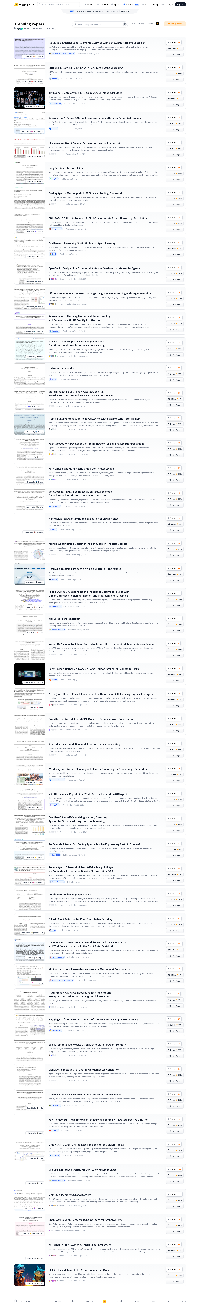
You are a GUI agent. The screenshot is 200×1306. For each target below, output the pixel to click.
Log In (170, 4)
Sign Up (180, 4)
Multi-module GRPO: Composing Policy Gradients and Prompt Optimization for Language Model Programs (80, 994)
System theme (24, 1301)
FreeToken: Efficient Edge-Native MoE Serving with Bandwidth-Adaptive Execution (97, 42)
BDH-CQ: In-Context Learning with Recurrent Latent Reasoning (86, 67)
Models (90, 4)
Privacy (58, 1301)
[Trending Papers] (157, 23)
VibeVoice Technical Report (64, 618)
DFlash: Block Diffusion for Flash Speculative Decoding (80, 919)
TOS (43, 1301)
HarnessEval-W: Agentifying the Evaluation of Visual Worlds (83, 518)
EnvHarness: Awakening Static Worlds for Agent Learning (82, 243)
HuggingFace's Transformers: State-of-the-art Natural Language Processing (93, 1019)
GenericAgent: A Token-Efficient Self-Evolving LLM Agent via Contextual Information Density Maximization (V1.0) (82, 869)
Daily (133, 23)
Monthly (150, 23)
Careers (89, 1301)
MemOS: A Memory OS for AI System (70, 1194)
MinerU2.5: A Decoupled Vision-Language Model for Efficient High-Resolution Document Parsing (77, 343)
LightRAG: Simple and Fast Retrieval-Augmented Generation (84, 1069)
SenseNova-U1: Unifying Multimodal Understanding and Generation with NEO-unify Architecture (79, 318)
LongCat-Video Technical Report (67, 168)
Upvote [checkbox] (175, 42)
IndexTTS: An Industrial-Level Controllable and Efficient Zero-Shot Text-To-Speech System (102, 644)
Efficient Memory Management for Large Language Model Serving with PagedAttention (100, 293)
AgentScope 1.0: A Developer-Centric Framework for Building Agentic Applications (96, 443)
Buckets (132, 4)
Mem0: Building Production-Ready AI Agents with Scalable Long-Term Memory (95, 418)
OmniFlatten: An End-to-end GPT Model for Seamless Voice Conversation (91, 719)
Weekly (141, 23)
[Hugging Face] (105, 1301)
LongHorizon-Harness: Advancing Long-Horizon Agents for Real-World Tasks (94, 668)
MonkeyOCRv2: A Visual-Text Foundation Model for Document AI (86, 1094)
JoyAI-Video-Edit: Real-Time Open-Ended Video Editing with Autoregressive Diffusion (98, 1119)
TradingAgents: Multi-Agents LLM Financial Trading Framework (86, 193)
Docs (146, 4)
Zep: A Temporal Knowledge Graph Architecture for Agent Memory (87, 1044)
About (73, 1301)
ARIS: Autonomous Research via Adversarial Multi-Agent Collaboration (90, 969)
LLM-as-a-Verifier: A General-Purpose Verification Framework (84, 143)
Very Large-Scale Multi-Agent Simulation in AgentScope (81, 468)
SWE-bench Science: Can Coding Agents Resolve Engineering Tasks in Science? (94, 844)
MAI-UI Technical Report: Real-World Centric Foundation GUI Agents (89, 794)
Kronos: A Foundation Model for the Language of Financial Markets (88, 543)
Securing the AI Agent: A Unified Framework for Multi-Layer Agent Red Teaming (95, 118)
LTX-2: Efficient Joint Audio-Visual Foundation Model (79, 1270)
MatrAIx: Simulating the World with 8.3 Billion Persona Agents (85, 568)
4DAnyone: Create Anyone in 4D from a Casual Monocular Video (85, 93)
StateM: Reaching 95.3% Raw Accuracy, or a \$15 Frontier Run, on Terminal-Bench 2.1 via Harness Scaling (81, 393)
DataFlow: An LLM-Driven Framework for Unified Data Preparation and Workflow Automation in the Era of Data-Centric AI (88, 944)
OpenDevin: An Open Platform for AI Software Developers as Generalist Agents (94, 268)
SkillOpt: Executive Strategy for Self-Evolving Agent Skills (82, 1169)
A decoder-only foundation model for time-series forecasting (84, 744)
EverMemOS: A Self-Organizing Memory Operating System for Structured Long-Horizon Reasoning (78, 819)
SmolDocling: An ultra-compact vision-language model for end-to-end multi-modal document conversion (80, 493)
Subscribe (125, 11)
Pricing (155, 4)
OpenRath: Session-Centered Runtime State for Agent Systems (85, 1220)
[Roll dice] (125, 24)
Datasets (104, 4)
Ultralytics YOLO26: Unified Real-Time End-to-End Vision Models (86, 1144)
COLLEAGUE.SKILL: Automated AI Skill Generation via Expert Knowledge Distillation (98, 218)
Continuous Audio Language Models (70, 894)
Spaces (117, 4)
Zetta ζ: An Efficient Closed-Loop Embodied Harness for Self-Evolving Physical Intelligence (102, 694)
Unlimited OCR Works (61, 368)
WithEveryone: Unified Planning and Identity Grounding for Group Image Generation (98, 769)
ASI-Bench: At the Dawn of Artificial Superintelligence (80, 1245)
